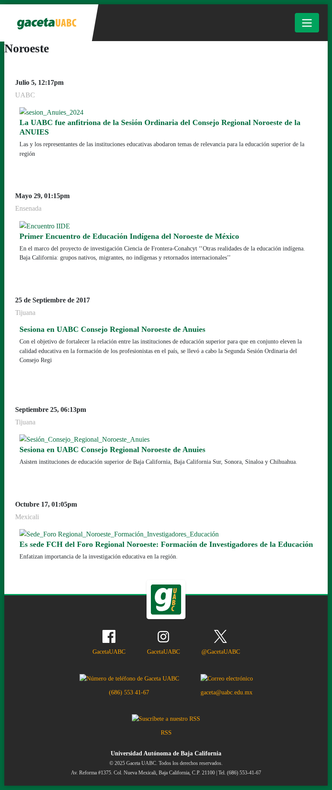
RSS (166, 732)
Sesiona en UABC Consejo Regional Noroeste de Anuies (112, 329)
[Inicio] (46, 22)
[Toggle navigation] (307, 22)
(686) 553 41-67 (129, 692)
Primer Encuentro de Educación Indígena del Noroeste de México (129, 236)
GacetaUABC (109, 651)
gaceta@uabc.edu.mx (226, 692)
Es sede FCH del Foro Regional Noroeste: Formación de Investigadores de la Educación (166, 544)
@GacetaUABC (220, 651)
